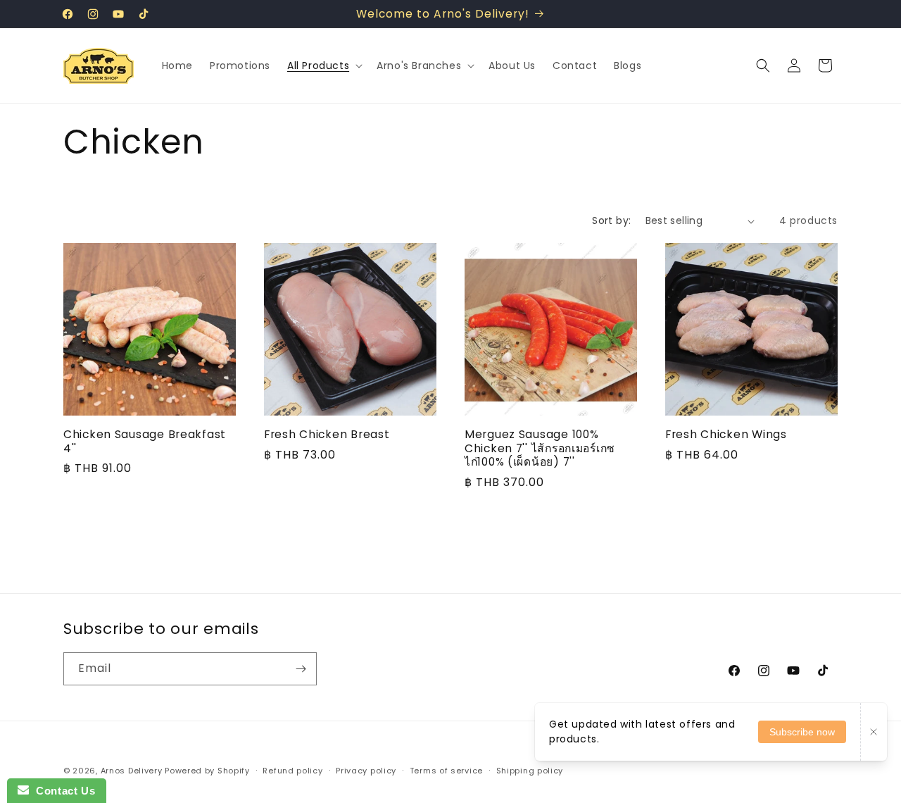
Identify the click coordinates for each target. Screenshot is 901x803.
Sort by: (611, 220)
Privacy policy (366, 770)
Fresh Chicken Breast (326, 434)
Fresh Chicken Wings (726, 434)
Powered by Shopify (207, 770)
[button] (323, 65)
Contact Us (62, 791)
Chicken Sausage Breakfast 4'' (144, 441)
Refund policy (292, 770)
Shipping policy (530, 770)
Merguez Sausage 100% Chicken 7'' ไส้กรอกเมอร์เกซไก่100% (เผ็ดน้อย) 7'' (540, 448)
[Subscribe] (300, 668)
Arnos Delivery (132, 770)
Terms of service (446, 770)
